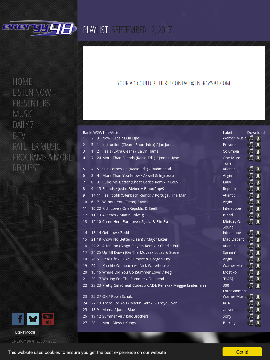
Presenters (31, 103)
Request (26, 167)
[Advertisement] (176, 83)
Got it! (242, 351)
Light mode (25, 332)
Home (22, 81)
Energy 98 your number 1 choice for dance (39, 28)
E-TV (19, 135)
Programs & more (42, 157)
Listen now (32, 92)
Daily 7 (23, 124)
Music (23, 113)
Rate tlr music (36, 146)
